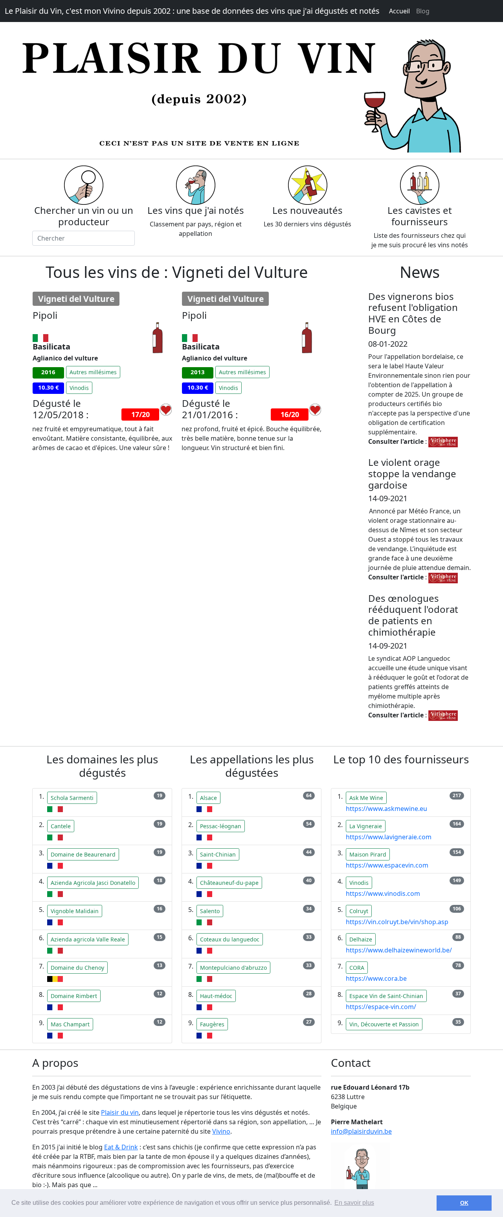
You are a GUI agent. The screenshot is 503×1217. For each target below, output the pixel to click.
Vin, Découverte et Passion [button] (384, 1024)
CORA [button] (356, 967)
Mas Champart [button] (70, 1024)
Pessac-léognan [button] (220, 826)
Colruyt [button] (358, 911)
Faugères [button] (212, 1024)
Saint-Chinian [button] (218, 854)
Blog (423, 11)
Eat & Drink (121, 1147)
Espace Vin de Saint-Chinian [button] (386, 996)
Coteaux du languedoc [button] (229, 939)
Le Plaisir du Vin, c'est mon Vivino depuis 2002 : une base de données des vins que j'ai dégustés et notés (192, 11)
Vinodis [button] (79, 388)
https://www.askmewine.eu (386, 808)
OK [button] (464, 1203)
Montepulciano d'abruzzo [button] (233, 967)
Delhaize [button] (360, 939)
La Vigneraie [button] (365, 826)
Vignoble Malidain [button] (75, 911)
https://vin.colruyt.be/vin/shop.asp (397, 921)
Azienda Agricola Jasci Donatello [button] (93, 882)
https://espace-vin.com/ (381, 1006)
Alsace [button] (208, 798)
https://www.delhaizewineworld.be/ (399, 950)
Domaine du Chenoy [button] (77, 967)
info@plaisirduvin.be (361, 1131)
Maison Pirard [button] (367, 854)
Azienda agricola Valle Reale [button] (88, 939)
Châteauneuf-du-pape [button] (229, 882)
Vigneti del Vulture (76, 298)
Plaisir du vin (120, 1112)
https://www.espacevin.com (387, 865)
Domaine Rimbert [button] (74, 996)
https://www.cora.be (376, 978)
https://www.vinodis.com (383, 893)
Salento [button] (210, 911)
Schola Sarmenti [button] (72, 798)
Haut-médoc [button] (216, 996)
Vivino (221, 1131)
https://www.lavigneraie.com (388, 837)
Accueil (399, 11)
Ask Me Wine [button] (366, 798)
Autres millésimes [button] (93, 372)
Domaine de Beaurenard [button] (83, 854)
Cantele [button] (61, 826)
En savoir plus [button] (354, 1202)
